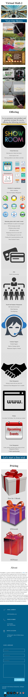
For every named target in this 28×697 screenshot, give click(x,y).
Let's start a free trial (14, 457)
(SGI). (23, 572)
